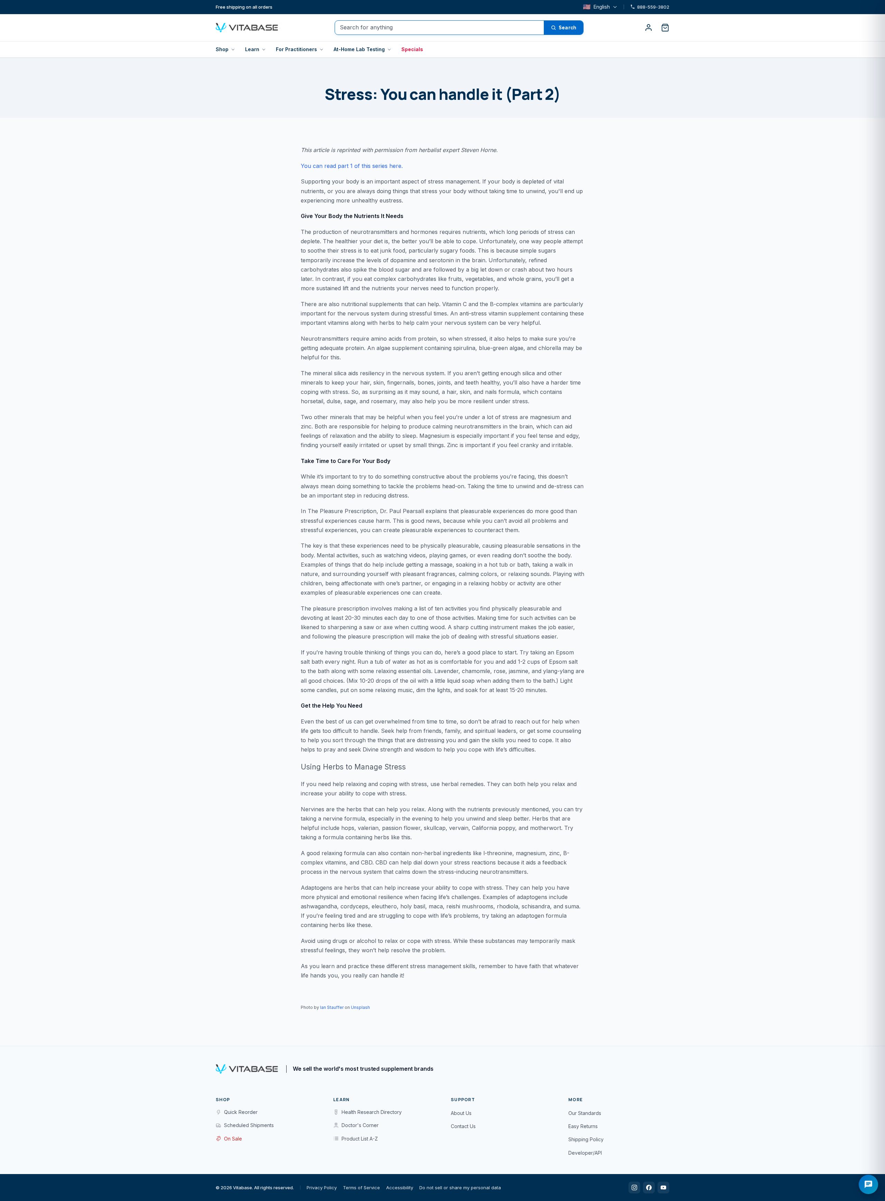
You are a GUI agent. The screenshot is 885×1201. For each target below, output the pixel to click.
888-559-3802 (653, 7)
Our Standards (584, 1113)
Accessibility (399, 1187)
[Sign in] (648, 27)
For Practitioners (296, 49)
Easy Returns (583, 1126)
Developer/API (585, 1153)
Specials (412, 49)
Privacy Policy (322, 1187)
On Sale (233, 1139)
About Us (461, 1113)
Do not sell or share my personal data (460, 1187)
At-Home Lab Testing (359, 49)
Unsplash (360, 1007)
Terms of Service (361, 1187)
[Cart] (665, 27)
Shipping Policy (586, 1139)
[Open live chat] (868, 1184)
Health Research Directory (372, 1112)
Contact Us (463, 1126)
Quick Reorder (241, 1112)
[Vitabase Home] (248, 27)
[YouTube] (663, 1187)
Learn (252, 49)
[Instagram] (634, 1187)
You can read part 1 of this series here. (352, 165)
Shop (222, 49)
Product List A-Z (360, 1139)
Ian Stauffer (332, 1007)
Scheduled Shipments (249, 1125)
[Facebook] (649, 1187)
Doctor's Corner (360, 1125)
